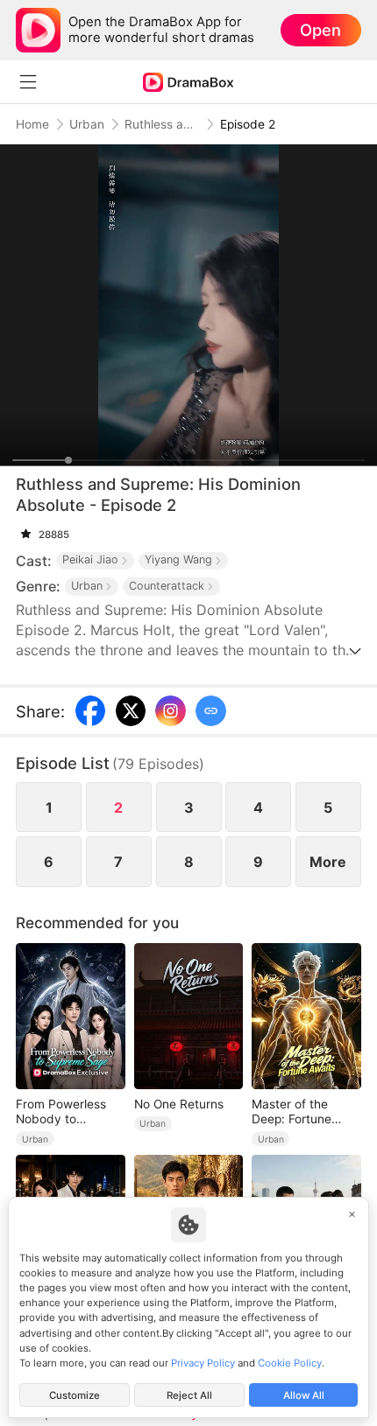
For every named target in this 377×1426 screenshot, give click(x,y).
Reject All (189, 1395)
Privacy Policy (203, 1363)
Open (320, 29)
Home (32, 124)
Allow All (303, 1395)
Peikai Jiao (90, 559)
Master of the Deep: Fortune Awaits (291, 1112)
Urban (86, 124)
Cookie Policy (290, 1363)
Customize (74, 1395)
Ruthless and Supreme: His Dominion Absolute (162, 124)
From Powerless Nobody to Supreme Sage (61, 1112)
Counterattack (166, 585)
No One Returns (179, 1104)
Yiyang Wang (178, 559)
